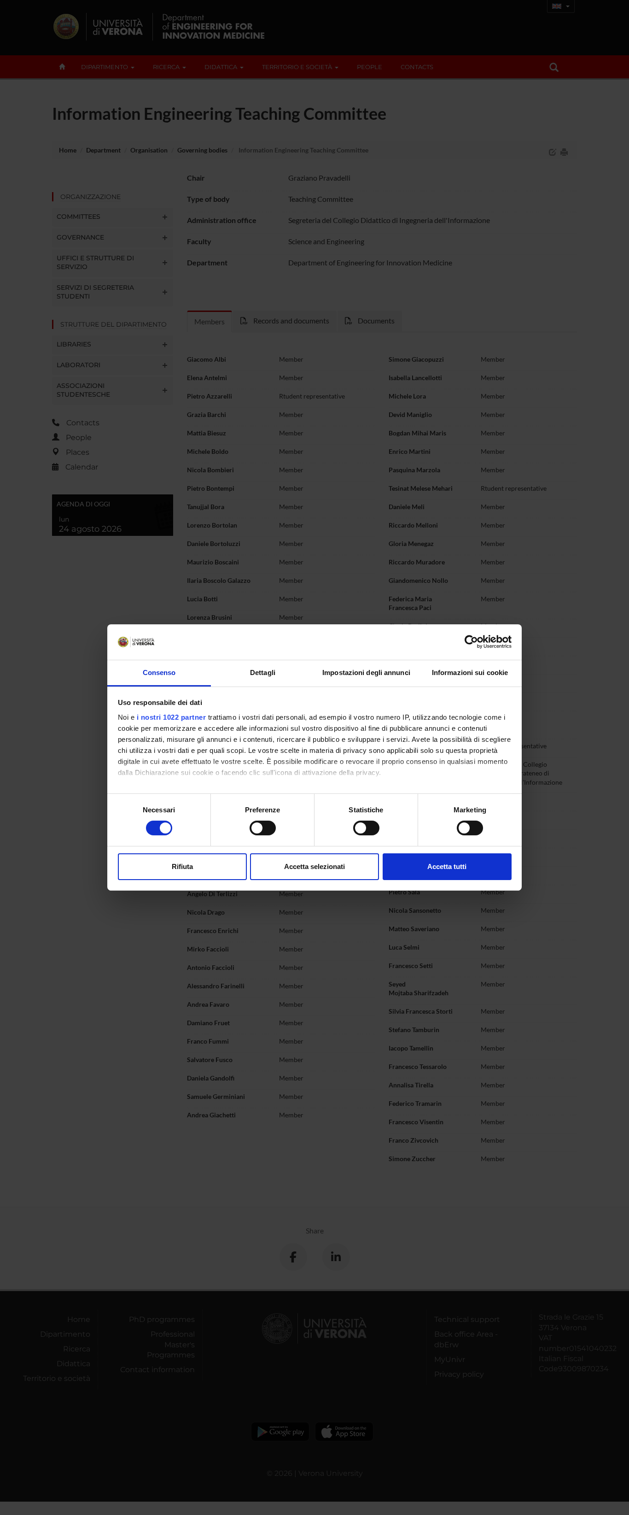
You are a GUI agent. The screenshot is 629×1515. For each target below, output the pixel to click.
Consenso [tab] (159, 672)
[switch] (263, 828)
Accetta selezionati (314, 866)
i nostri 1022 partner (171, 717)
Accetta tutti (446, 866)
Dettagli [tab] (262, 672)
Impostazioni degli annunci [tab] (366, 672)
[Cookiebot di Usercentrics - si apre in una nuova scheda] (471, 642)
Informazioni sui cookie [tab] (470, 672)
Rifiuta (182, 866)
